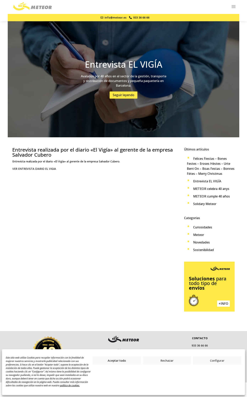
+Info (223, 303)
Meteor (198, 235)
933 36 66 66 (141, 17)
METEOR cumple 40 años (211, 196)
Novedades (201, 242)
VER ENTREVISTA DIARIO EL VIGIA (34, 169)
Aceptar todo (117, 360)
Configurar (217, 360)
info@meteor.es (115, 17)
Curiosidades (202, 227)
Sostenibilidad (203, 250)
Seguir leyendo (123, 95)
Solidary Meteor (204, 204)
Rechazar (167, 360)
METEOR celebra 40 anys (211, 189)
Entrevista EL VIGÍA (207, 181)
